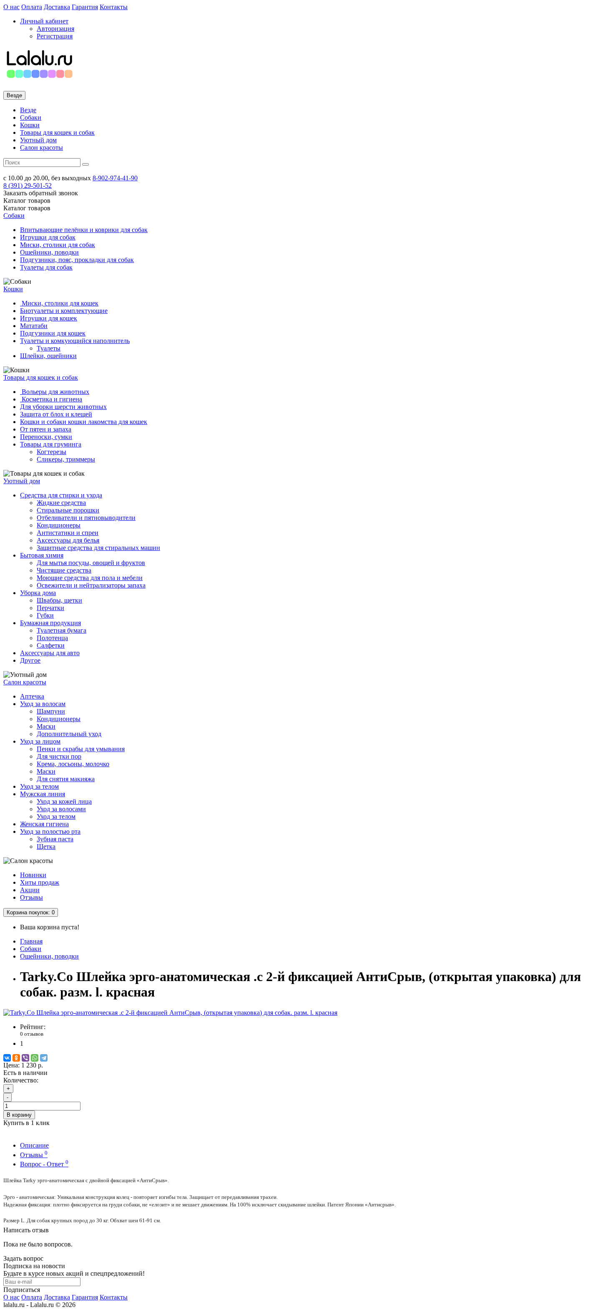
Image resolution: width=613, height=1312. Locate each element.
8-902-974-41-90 (115, 178)
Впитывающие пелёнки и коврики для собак (84, 229)
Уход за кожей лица (64, 801)
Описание (34, 1145)
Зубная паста (55, 839)
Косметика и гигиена (51, 399)
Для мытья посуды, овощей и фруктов (91, 562)
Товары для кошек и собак (57, 132)
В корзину (19, 1115)
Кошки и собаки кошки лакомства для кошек (83, 421)
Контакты (114, 6)
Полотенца (52, 637)
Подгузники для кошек (52, 333)
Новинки (33, 874)
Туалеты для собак (46, 267)
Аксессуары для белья (68, 540)
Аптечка (32, 696)
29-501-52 (27, 185)
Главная (31, 941)
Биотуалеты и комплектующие (64, 310)
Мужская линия (42, 793)
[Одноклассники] (16, 1058)
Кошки (30, 125)
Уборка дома (38, 592)
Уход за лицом (40, 741)
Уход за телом (39, 786)
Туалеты (48, 348)
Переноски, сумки (46, 436)
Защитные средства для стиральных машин (98, 547)
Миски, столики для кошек (59, 303)
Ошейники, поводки (49, 252)
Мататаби (34, 325)
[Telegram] (44, 1058)
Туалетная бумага (61, 630)
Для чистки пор (59, 756)
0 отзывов (31, 1034)
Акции (30, 889)
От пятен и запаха (45, 429)
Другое (30, 660)
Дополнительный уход (69, 733)
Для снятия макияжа (66, 778)
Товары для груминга (50, 444)
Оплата (31, 6)
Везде (28, 110)
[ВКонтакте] (7, 1058)
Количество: (20, 1080)
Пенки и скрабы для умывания (81, 748)
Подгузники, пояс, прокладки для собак (77, 259)
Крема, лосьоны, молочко (73, 763)
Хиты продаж (39, 882)
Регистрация (55, 36)
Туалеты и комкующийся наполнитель (75, 340)
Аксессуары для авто (50, 652)
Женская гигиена (44, 824)
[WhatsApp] (34, 1058)
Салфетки (51, 645)
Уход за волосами (61, 808)
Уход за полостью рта (50, 831)
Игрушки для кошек (48, 318)
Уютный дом (38, 140)
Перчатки (50, 607)
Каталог (26, 208)
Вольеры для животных (54, 391)
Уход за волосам (42, 703)
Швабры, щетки (59, 600)
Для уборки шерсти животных (63, 406)
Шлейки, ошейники (48, 355)
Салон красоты (41, 147)
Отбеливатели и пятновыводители (86, 517)
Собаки (30, 117)
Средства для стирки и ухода (61, 495)
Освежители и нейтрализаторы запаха (91, 585)
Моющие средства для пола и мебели (90, 577)
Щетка (46, 846)
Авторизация (55, 28)
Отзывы (31, 897)
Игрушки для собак (47, 237)
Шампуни (51, 711)
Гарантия (85, 6)
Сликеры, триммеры (66, 459)
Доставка (57, 6)
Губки (45, 615)
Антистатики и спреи (67, 532)
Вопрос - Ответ (44, 1164)
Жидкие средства (61, 502)
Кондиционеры (58, 525)
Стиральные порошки (68, 510)
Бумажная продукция (50, 622)
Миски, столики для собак (57, 244)
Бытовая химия (41, 555)
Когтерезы (51, 451)
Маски (46, 726)
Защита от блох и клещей (56, 414)
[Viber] (25, 1058)
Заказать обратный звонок (40, 193)
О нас (11, 6)
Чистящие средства (64, 570)
